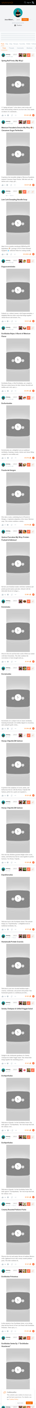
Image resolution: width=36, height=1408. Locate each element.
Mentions (29, 48)
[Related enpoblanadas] (32, 869)
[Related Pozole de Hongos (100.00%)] (24, 465)
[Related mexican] (32, 261)
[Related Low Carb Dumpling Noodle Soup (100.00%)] (20, 192)
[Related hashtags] (32, 465)
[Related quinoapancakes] (32, 532)
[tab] (4, 48)
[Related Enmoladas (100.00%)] (24, 601)
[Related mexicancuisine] (32, 398)
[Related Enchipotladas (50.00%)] (28, 1070)
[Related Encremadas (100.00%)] (24, 668)
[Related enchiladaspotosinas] (32, 1271)
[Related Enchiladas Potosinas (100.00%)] (24, 1271)
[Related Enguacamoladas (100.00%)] (24, 261)
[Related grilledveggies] (32, 1003)
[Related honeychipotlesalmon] (32, 735)
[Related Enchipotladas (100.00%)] (24, 1137)
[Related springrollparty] (32, 55)
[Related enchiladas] (32, 328)
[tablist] (18, 48)
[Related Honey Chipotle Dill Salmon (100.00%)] (24, 735)
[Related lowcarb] (28, 192)
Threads (11, 48)
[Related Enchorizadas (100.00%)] (24, 398)
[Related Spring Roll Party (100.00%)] (24, 55)
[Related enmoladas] (32, 601)
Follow (25, 19)
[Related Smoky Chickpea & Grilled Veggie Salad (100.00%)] (24, 1003)
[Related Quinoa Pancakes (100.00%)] (24, 532)
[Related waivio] (28, 55)
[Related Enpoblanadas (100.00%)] (24, 869)
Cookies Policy (13, 1399)
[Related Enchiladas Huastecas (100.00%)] (24, 1338)
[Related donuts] (32, 122)
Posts (4, 48)
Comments (20, 48)
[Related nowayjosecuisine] (20, 55)
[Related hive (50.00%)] (24, 1070)
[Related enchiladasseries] (32, 1338)
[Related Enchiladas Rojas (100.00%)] (24, 328)
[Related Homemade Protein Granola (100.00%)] (24, 936)
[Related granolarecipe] (32, 936)
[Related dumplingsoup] (32, 192)
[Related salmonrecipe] (32, 802)
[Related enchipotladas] (32, 1137)
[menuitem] (28, 2)
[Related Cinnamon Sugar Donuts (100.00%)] (24, 122)
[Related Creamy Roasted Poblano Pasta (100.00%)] (24, 1204)
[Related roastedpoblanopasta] (32, 1204)
